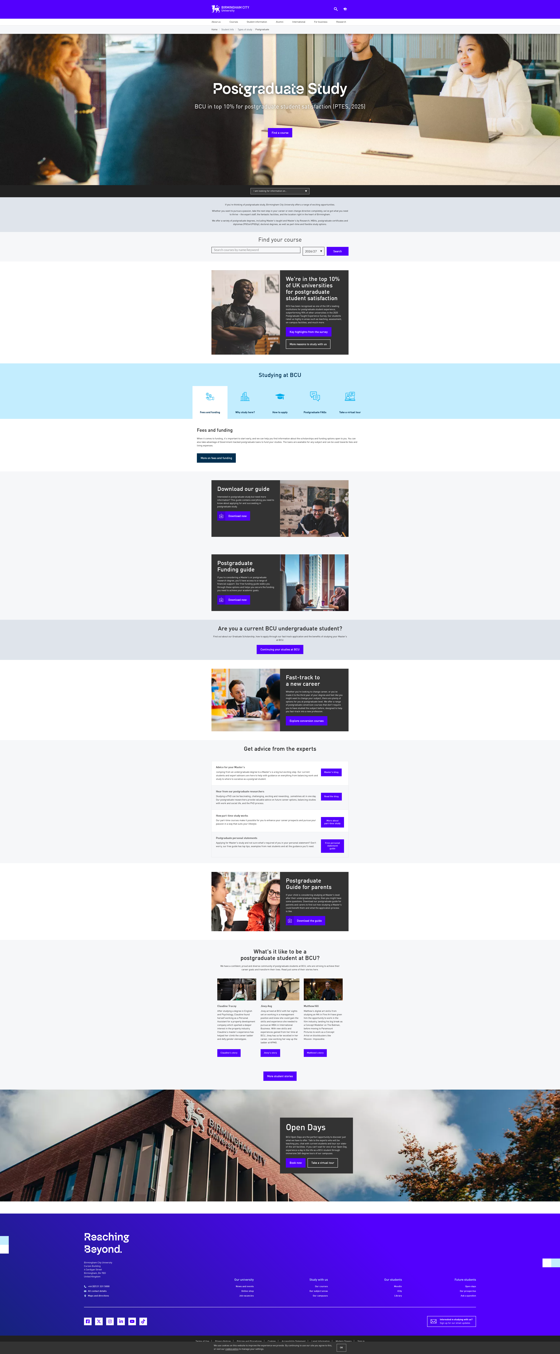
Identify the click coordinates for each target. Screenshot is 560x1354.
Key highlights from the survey (309, 332)
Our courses (321, 1286)
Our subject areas (318, 1291)
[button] (216, 22)
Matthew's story (315, 1053)
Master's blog (331, 772)
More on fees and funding (216, 458)
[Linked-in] (121, 1321)
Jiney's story (270, 1053)
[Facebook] (88, 1321)
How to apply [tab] (280, 412)
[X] (99, 1321)
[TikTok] (143, 1321)
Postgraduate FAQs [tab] (315, 412)
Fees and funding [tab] (210, 412)
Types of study (245, 29)
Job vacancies (246, 1296)
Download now (237, 516)
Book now (296, 1163)
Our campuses (320, 1296)
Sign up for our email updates (456, 1321)
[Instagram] (110, 1321)
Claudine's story (228, 1053)
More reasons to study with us (308, 344)
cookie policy (231, 1349)
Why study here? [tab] (245, 412)
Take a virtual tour (322, 1163)
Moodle (398, 1286)
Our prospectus (468, 1291)
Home (214, 29)
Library (398, 1296)
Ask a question (468, 1296)
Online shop (247, 1291)
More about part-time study (332, 822)
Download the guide (309, 921)
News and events (245, 1286)
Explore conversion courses (307, 721)
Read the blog (331, 796)
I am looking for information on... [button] (270, 191)
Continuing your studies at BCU (280, 649)
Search (337, 251)
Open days (470, 1286)
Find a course (280, 133)
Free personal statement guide (332, 846)
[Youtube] (132, 1321)
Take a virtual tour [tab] (350, 412)
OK (341, 1348)
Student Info (227, 29)
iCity (399, 1291)
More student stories (280, 1076)
